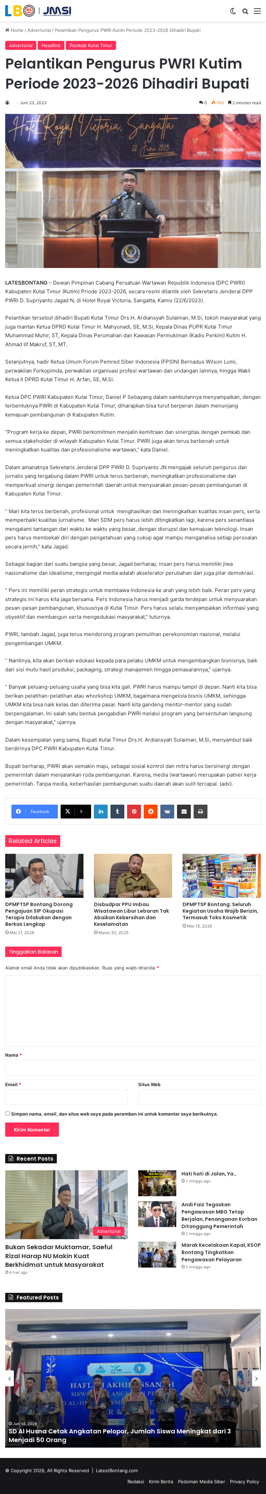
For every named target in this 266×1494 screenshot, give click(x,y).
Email (13, 1084)
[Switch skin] (233, 13)
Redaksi (135, 1481)
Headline (51, 45)
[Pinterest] (134, 811)
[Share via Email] (184, 811)
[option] (133, 1378)
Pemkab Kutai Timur (91, 45)
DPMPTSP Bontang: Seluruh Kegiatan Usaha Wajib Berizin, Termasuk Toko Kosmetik (220, 911)
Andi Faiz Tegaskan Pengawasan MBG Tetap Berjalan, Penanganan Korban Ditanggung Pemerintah (219, 1215)
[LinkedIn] (101, 811)
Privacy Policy (244, 1481)
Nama (13, 1055)
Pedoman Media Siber (201, 1481)
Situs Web (149, 1084)
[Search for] (245, 13)
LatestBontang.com (117, 1470)
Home (16, 30)
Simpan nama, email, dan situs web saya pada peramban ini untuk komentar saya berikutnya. (114, 1114)
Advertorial (39, 30)
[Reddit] (151, 811)
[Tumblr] (117, 811)
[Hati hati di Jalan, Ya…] (157, 1183)
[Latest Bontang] (38, 11)
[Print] (200, 811)
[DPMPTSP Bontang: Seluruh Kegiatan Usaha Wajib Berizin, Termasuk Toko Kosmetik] (222, 876)
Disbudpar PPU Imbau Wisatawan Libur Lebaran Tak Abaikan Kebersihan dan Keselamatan (131, 914)
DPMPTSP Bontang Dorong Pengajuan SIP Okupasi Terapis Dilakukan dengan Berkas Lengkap (39, 914)
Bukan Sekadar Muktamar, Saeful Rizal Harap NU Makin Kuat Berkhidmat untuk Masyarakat (59, 1256)
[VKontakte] (167, 811)
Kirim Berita (161, 1481)
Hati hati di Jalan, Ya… (209, 1173)
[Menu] (257, 13)
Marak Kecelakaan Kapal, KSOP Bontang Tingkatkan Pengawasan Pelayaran (221, 1252)
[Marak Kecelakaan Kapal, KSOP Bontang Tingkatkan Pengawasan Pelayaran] (157, 1255)
